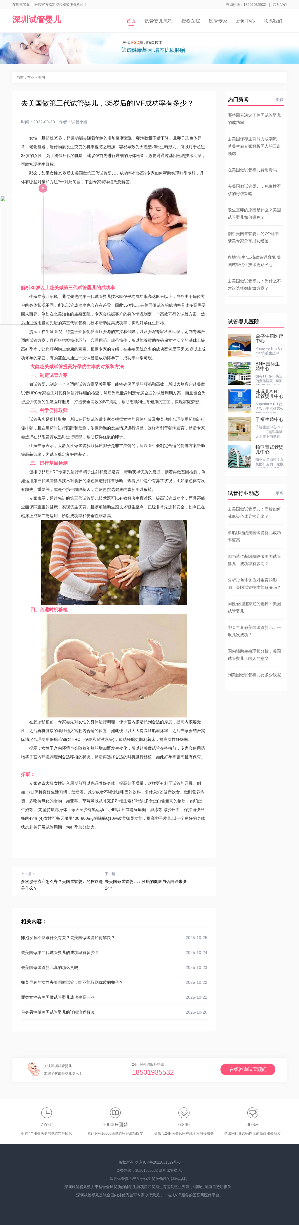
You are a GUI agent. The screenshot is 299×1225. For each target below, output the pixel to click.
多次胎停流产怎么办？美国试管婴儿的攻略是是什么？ (62, 885)
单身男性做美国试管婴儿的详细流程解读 (114, 1012)
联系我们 (280, 5)
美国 (41, 77)
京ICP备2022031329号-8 (159, 1162)
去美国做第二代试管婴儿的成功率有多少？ (114, 952)
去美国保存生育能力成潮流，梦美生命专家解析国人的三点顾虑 (254, 146)
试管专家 (218, 20)
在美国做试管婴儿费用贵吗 (252, 170)
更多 (280, 99)
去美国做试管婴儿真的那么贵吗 (114, 967)
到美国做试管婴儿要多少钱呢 (254, 674)
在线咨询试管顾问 (248, 1069)
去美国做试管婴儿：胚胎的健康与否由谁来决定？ (146, 885)
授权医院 (190, 20)
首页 (131, 20)
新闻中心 (245, 20)
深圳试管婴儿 (36, 19)
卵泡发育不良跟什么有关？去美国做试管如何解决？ (114, 937)
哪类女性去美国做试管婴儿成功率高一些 (114, 997)
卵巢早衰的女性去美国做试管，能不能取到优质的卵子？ (114, 982)
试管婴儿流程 (159, 20)
